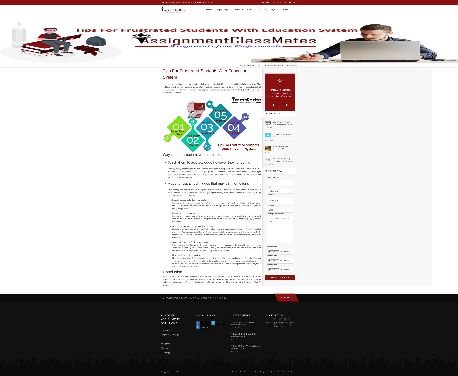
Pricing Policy (271, 372)
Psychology (165, 353)
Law (162, 339)
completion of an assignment (249, 216)
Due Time (270, 206)
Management (166, 344)
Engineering (165, 330)
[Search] (294, 10)
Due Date (270, 195)
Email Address (272, 178)
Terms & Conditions (246, 372)
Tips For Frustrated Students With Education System (280, 65)
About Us (234, 372)
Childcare (164, 348)
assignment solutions (250, 282)
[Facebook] (285, 2)
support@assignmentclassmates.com (180, 2)
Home (227, 372)
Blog (259, 65)
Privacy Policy (259, 372)
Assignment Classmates (246, 65)
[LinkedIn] (294, 2)
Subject (270, 187)
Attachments (272, 247)
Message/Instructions (275, 214)
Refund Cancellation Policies (287, 372)
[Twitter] (289, 2)
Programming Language (170, 335)
